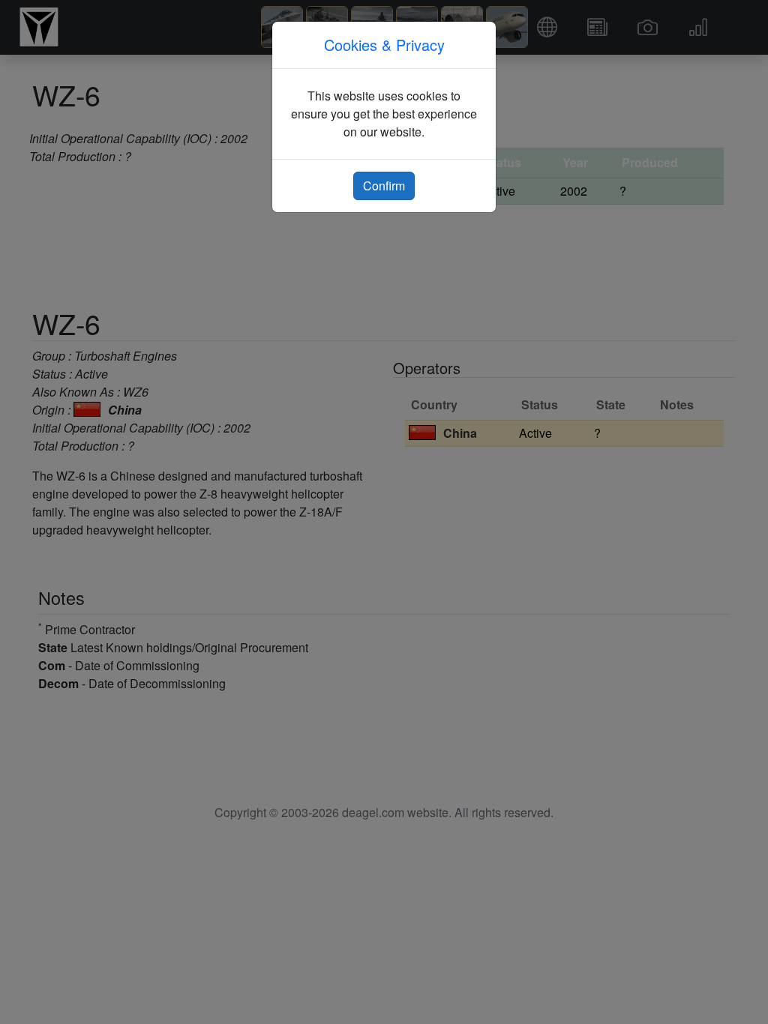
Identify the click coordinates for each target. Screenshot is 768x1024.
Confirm (384, 185)
